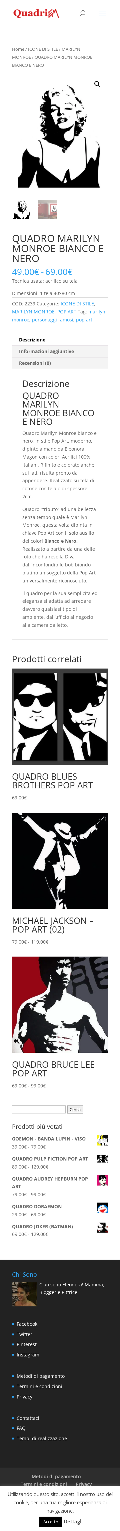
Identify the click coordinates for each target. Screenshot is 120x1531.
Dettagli (73, 1521)
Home (18, 49)
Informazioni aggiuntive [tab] (46, 351)
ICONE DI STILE (43, 49)
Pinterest (27, 1344)
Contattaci (28, 1418)
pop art (84, 319)
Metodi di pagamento (41, 1376)
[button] (97, 84)
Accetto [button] (50, 1522)
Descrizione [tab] (32, 339)
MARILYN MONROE (33, 311)
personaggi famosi (52, 319)
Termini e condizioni (39, 1386)
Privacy (24, 1396)
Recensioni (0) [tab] (35, 363)
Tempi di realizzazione (42, 1438)
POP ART (66, 311)
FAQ (21, 1428)
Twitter (24, 1334)
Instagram (28, 1354)
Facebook (27, 1324)
